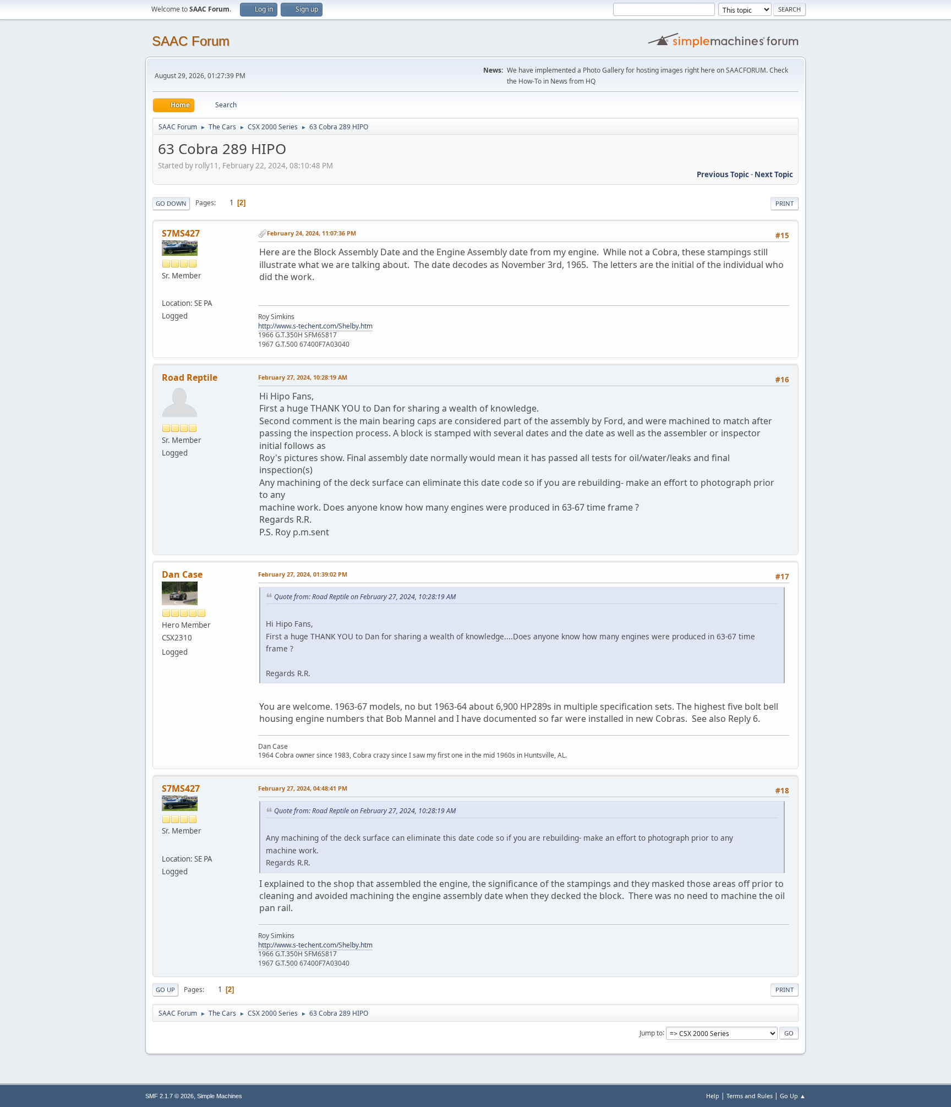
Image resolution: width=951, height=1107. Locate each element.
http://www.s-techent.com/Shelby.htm (315, 326)
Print (784, 203)
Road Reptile (189, 377)
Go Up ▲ (793, 1096)
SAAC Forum (190, 41)
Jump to (651, 1032)
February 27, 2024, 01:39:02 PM (302, 574)
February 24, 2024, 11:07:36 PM (311, 233)
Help (712, 1096)
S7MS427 (181, 233)
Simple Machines (219, 1096)
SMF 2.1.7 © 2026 (169, 1096)
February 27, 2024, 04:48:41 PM (302, 788)
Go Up (165, 989)
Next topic (774, 174)
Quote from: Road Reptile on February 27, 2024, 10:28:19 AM (365, 596)
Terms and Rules (749, 1096)
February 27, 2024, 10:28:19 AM (302, 377)
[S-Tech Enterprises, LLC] (166, 290)
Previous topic (723, 174)
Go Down (171, 203)
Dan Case (182, 574)
